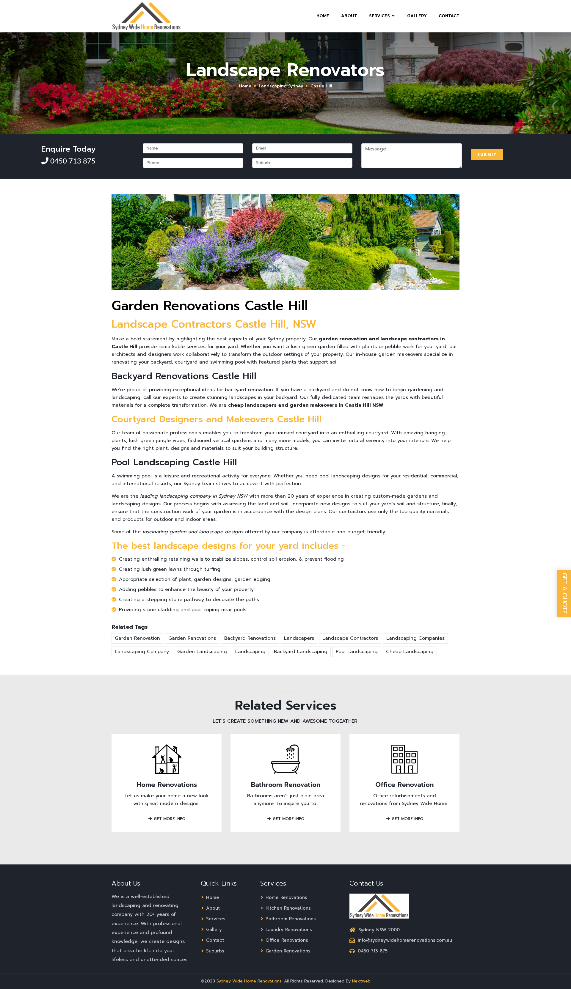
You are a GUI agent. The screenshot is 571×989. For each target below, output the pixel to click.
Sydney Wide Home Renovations (249, 981)
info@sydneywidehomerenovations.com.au (405, 940)
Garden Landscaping (202, 651)
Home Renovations (167, 785)
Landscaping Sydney (281, 86)
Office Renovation (404, 785)
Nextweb (361, 981)
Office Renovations (286, 940)
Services (380, 16)
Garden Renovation (137, 638)
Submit (487, 155)
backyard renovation (249, 389)
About (349, 16)
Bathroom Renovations (290, 919)
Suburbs (214, 951)
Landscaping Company (142, 651)
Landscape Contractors (350, 638)
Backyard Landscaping (300, 651)
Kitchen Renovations (287, 908)
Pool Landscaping (357, 651)
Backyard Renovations (250, 638)
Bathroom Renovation (285, 785)
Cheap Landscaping (410, 651)
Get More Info (168, 819)
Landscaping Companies (415, 638)
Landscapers (299, 638)
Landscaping (250, 651)
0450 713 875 (71, 161)
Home (322, 16)
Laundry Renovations (288, 929)
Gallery (417, 16)
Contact (449, 16)
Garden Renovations (192, 638)
